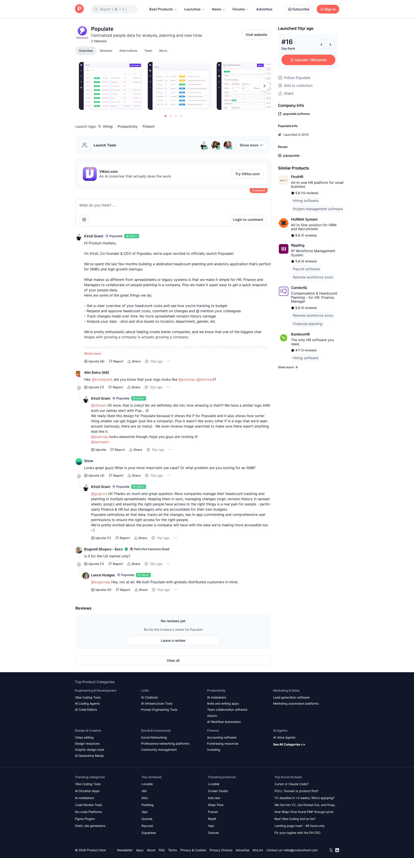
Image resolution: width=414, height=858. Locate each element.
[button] (163, 50)
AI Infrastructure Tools (156, 703)
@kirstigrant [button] (102, 379)
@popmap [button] (186, 379)
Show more (249, 145)
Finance (213, 730)
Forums (239, 9)
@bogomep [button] (100, 582)
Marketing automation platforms (296, 703)
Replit (212, 819)
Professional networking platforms (165, 743)
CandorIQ (299, 287)
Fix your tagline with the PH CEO (297, 833)
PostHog (147, 805)
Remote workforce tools (313, 277)
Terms (172, 850)
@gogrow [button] (99, 493)
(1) (96, 387)
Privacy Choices (220, 850)
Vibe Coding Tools (88, 697)
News (216, 9)
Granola (146, 819)
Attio (144, 798)
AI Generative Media (89, 755)
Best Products (161, 9)
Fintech (149, 126)
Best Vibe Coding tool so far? (295, 819)
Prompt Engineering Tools (159, 709)
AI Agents (280, 730)
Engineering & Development (95, 690)
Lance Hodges (103, 575)
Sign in (330, 9)
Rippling (297, 245)
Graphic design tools (89, 749)
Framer (213, 812)
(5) (103, 590)
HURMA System (304, 219)
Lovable (147, 784)
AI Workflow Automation (224, 722)
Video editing (84, 737)
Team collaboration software (227, 709)
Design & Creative (88, 730)
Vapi (144, 812)
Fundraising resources (222, 743)
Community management (159, 749)
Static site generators (90, 826)
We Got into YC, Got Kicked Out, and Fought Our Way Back (305, 805)
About (151, 850)
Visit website (256, 34)
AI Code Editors (86, 709)
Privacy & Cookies (193, 850)
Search (212, 715)
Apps (139, 850)
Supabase (148, 833)
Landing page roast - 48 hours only (299, 826)
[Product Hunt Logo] (79, 9)
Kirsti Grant (93, 236)
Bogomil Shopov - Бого (103, 549)
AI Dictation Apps (87, 791)
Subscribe (301, 9)
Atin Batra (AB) (96, 372)
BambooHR (300, 334)
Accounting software (221, 737)
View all (173, 660)
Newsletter (125, 850)
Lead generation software (291, 697)
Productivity (128, 126)
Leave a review (173, 640)
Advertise (264, 9)
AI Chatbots (149, 697)
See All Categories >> (289, 744)
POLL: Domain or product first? (296, 791)
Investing (213, 749)
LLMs (145, 690)
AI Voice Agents (284, 737)
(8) (96, 361)
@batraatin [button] (100, 442)
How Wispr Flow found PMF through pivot (303, 812)
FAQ (162, 850)
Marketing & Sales (286, 690)
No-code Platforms (88, 812)
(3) (96, 475)
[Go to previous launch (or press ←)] (321, 44)
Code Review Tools (88, 805)
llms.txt (258, 850)
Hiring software (305, 200)
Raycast (147, 826)
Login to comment (248, 219)
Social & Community (156, 730)
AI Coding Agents (87, 703)
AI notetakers (216, 697)
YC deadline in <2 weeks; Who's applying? (304, 798)
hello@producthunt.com (301, 850)
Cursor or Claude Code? (291, 784)
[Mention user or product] (84, 219)
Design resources (87, 743)
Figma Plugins (85, 819)
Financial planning (307, 324)
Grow (88, 461)
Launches (192, 9)
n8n (144, 791)
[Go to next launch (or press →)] (330, 44)
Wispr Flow (215, 805)
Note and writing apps (223, 703)
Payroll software (306, 269)
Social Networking (154, 737)
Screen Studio (218, 791)
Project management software (318, 209)
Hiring (108, 126)
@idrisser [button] (205, 379)
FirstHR (297, 176)
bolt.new (214, 798)
